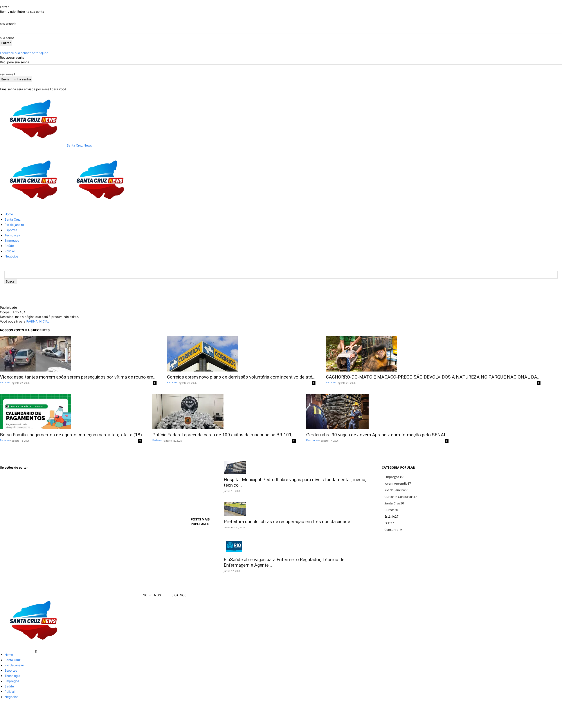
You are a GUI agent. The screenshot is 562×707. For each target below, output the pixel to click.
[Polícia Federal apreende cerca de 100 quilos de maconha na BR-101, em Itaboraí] (224, 411)
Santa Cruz (13, 219)
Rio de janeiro (14, 225)
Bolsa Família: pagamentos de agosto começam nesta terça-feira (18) (71, 434)
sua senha (7, 38)
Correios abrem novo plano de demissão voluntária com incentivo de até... (241, 377)
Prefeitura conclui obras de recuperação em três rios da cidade (287, 521)
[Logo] (33, 206)
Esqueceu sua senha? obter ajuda (24, 53)
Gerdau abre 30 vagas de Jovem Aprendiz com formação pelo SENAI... (377, 434)
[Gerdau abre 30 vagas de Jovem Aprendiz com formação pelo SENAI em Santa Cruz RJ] (377, 411)
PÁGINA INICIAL (37, 321)
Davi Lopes (312, 440)
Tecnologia (12, 235)
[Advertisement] (97, 299)
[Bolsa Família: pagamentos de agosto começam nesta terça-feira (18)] (71, 411)
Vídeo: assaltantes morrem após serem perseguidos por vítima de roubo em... (78, 377)
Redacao (5, 382)
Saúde (9, 246)
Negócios (11, 256)
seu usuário (8, 23)
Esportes (11, 230)
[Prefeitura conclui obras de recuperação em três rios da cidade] (297, 509)
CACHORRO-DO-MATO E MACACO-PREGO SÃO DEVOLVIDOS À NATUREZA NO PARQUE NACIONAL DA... (433, 377)
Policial (9, 251)
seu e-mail (7, 74)
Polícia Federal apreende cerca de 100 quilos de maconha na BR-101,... (224, 434)
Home (9, 214)
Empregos (12, 240)
